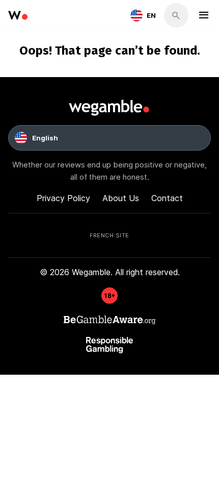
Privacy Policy (63, 197)
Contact (167, 197)
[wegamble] (18, 15)
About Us (120, 197)
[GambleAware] (109, 301)
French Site (109, 234)
